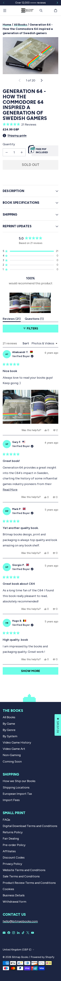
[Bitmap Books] (27, 10)
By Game (9, 724)
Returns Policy (13, 832)
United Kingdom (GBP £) (17, 949)
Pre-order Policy (14, 845)
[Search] (41, 10)
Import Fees (11, 800)
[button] (30, 124)
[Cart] (56, 10)
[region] (30, 303)
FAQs (6, 820)
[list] (30, 55)
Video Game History (17, 742)
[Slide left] (3, 2)
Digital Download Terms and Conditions (30, 826)
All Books (20, 24)
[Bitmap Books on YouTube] (32, 932)
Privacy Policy (12, 864)
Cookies (8, 889)
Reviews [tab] (12, 319)
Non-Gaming (12, 755)
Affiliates (9, 851)
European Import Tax (17, 794)
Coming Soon (12, 761)
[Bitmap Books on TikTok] (23, 932)
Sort (26, 343)
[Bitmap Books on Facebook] (8, 932)
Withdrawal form (14, 901)
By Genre (9, 730)
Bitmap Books (20, 957)
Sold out (30, 165)
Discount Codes (14, 857)
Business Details (14, 895)
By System (10, 736)
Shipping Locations (16, 787)
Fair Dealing (11, 838)
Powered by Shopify (42, 957)
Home (7, 24)
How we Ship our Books (19, 781)
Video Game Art (14, 749)
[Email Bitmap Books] (4, 932)
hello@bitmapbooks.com (20, 921)
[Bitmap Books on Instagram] (13, 932)
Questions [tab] (34, 319)
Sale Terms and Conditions (21, 876)
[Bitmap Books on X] (27, 932)
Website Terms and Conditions (24, 870)
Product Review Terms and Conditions (29, 883)
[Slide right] (57, 2)
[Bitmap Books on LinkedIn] (18, 932)
